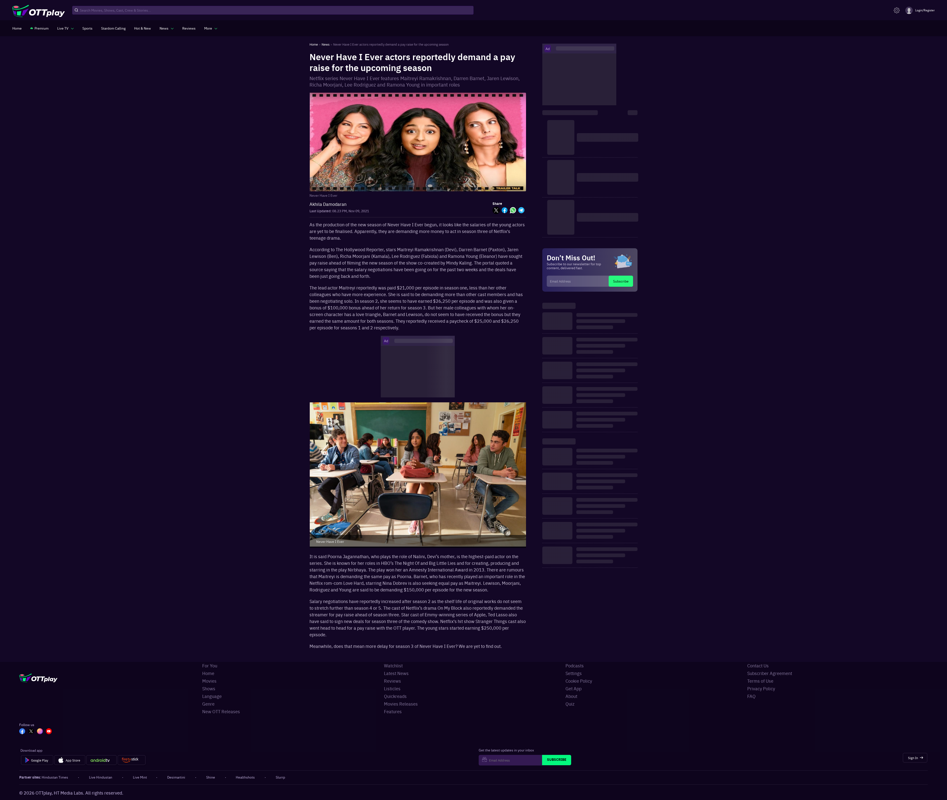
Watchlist (393, 665)
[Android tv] (101, 760)
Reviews (392, 681)
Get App (573, 688)
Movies (209, 681)
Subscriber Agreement (769, 673)
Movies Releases (401, 704)
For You (209, 665)
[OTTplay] (38, 10)
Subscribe (621, 281)
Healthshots (245, 777)
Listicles (392, 688)
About (571, 696)
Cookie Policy (578, 681)
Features (393, 711)
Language (212, 696)
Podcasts (574, 665)
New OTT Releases (221, 711)
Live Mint (140, 777)
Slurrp (280, 777)
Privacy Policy (761, 688)
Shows (208, 688)
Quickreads (395, 696)
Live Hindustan (100, 777)
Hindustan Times (55, 777)
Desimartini (176, 777)
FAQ (751, 696)
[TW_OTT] (31, 731)
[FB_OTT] (22, 731)
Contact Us (758, 665)
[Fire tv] (132, 760)
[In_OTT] (40, 731)
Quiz (569, 704)
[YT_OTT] (49, 731)
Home (208, 673)
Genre (208, 704)
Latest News (396, 673)
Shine (210, 777)
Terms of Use (760, 681)
